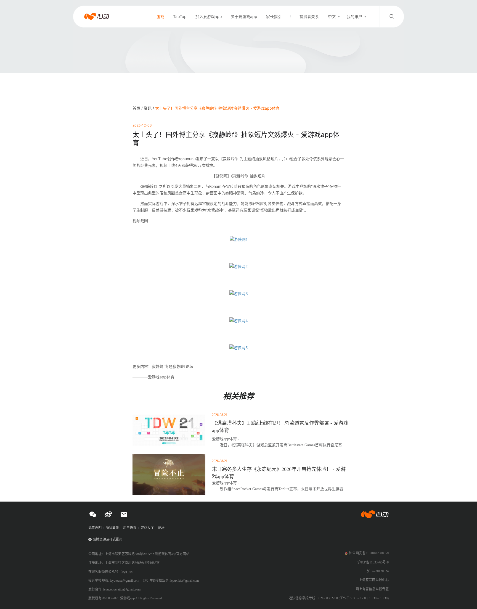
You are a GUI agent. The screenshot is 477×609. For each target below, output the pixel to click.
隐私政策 (112, 528)
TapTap (180, 16)
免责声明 (95, 528)
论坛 (161, 528)
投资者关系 (309, 16)
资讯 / (149, 108)
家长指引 (274, 16)
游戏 (160, 16)
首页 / (138, 108)
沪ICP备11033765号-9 (373, 562)
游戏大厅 (147, 528)
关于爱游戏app (244, 16)
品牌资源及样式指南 (108, 539)
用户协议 (129, 528)
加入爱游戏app (208, 16)
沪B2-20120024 (378, 571)
